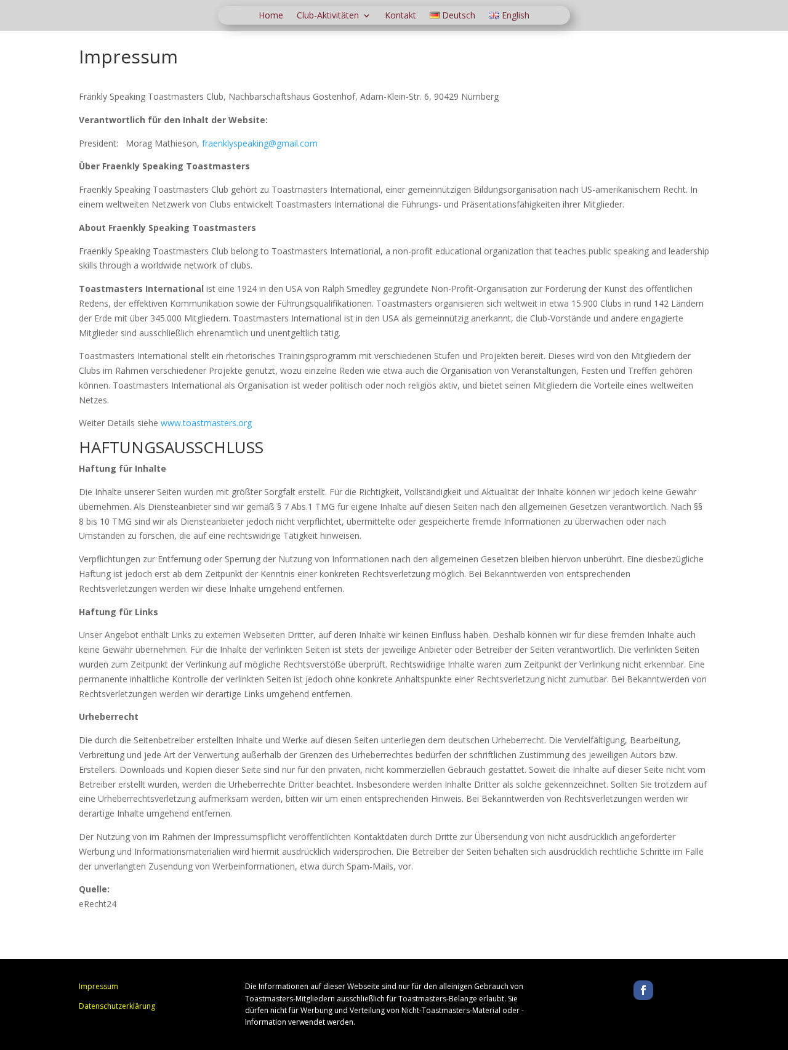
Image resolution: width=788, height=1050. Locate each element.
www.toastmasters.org (206, 423)
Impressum (98, 986)
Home (271, 16)
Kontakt (400, 16)
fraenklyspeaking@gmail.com (260, 143)
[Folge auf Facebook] (643, 990)
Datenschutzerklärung (117, 1006)
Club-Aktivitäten (328, 16)
